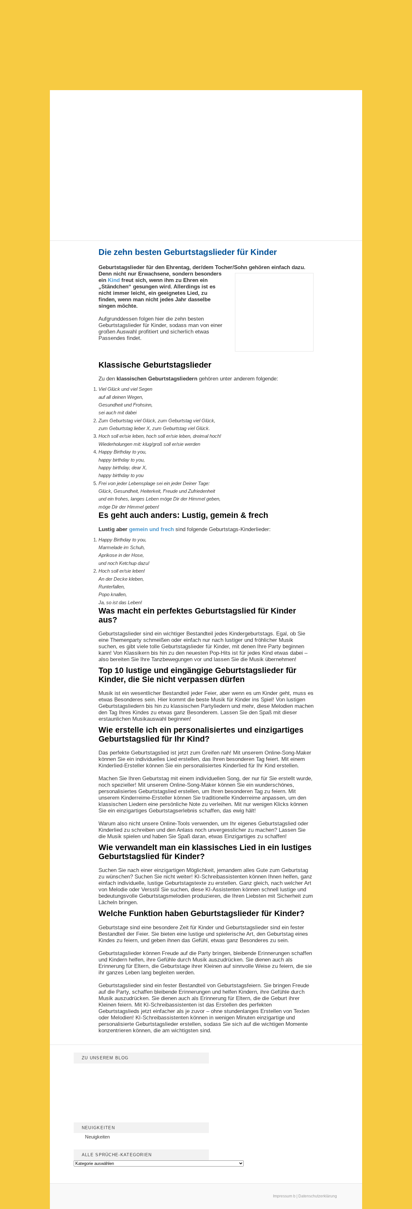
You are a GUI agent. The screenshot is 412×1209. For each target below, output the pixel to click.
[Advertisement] (206, 45)
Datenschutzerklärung (317, 1196)
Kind (114, 280)
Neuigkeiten (97, 1136)
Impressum (282, 1196)
